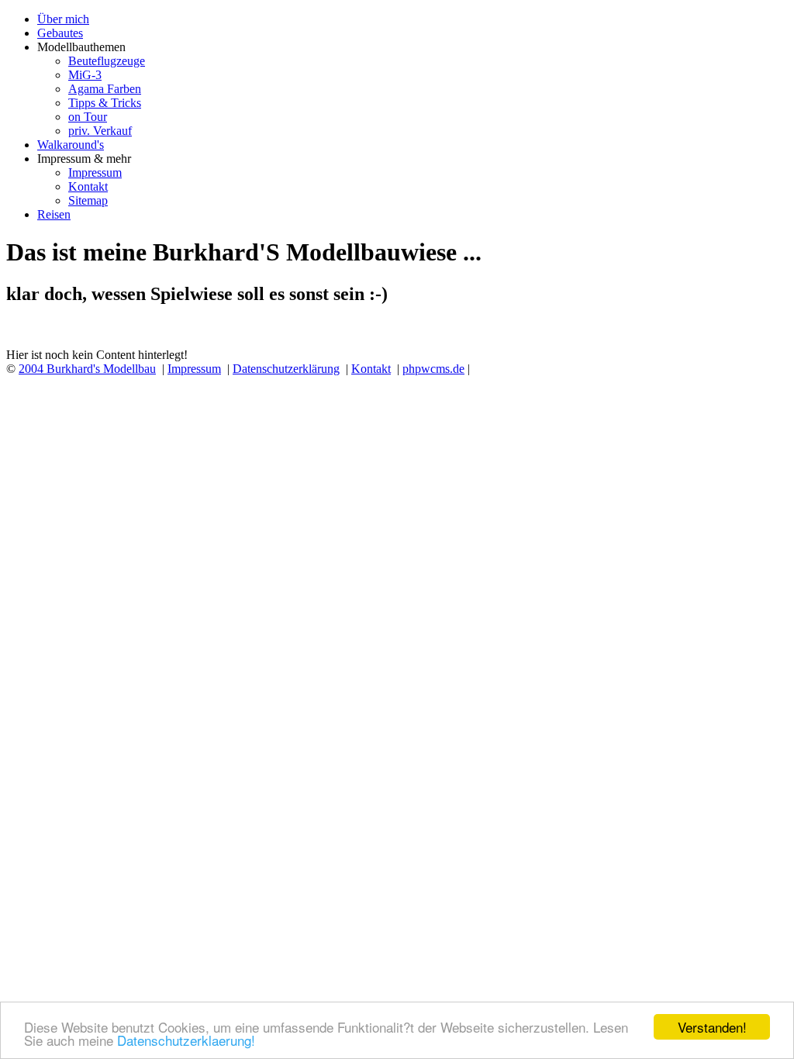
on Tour (87, 116)
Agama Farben (104, 88)
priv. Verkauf (100, 130)
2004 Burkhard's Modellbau (87, 368)
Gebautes (60, 33)
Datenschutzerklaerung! (186, 1040)
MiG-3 (85, 74)
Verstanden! (712, 1027)
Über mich (63, 19)
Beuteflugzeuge (106, 60)
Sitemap (88, 200)
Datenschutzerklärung (286, 368)
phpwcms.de (433, 368)
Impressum (95, 172)
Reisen (54, 214)
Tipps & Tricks (104, 102)
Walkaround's (70, 144)
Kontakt (88, 186)
